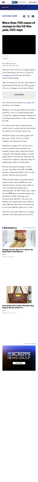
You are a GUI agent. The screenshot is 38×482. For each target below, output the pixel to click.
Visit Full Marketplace (29, 228)
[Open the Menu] (3, 2)
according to (6, 75)
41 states (28, 102)
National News (9, 16)
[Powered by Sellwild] (33, 343)
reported (31, 85)
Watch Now (32, 2)
